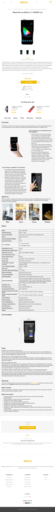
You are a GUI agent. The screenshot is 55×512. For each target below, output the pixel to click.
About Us (9, 477)
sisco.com (8, 466)
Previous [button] (2, 109)
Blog (46, 477)
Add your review (30, 59)
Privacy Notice (9, 482)
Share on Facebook (27, 97)
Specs (15, 118)
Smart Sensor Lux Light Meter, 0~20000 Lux (43, 107)
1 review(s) (23, 59)
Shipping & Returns (9, 479)
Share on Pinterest (30, 97)
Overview (7, 118)
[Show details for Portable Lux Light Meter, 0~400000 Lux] (7, 109)
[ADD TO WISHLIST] (38, 82)
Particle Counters (27, 486)
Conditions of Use (9, 484)
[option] (15, 109)
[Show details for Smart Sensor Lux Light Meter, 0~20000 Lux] (32, 109)
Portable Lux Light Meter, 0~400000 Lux (17, 107)
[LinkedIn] (30, 497)
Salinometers (27, 477)
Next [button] (52, 109)
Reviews (39, 118)
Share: (27, 94)
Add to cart (28, 82)
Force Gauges (27, 482)
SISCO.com (34, 383)
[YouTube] (27, 497)
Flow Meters (27, 484)
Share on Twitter (25, 97)
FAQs (22, 118)
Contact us (9, 486)
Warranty (30, 118)
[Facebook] (25, 497)
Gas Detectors (27, 479)
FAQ (46, 479)
